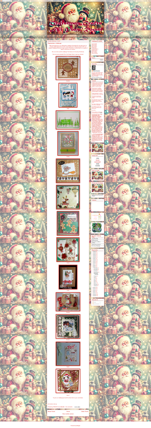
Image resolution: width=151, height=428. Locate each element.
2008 (94, 295)
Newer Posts (51, 411)
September (96, 272)
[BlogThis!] (76, 407)
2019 (94, 261)
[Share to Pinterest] (79, 407)
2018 (94, 262)
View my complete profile (97, 77)
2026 (94, 251)
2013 (94, 288)
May (95, 280)
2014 (94, 287)
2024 (94, 254)
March (95, 282)
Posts (94, 302)
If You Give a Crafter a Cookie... (96, 242)
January (95, 285)
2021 (94, 258)
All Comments (96, 303)
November (96, 269)
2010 (94, 292)
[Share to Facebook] (78, 407)
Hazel (68, 262)
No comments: (69, 406)
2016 (94, 265)
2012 (94, 290)
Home (68, 411)
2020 (94, 259)
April (95, 281)
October (95, 270)
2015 (94, 266)
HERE (101, 112)
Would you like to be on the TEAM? (97, 195)
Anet (68, 108)
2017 (94, 264)
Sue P (68, 395)
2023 (94, 255)
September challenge (54, 43)
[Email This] (75, 407)
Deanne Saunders (96, 70)
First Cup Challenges (96, 245)
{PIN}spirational (95, 240)
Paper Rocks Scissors (96, 244)
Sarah (68, 366)
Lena (68, 290)
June (95, 278)
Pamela (68, 312)
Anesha (68, 81)
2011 (94, 291)
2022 (94, 257)
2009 (94, 294)
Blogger (78, 425)
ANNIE (97, 163)
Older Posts (84, 411)
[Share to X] (77, 407)
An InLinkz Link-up (52, 404)
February (95, 284)
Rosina (68, 339)
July (95, 277)
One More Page (95, 238)
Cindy (68, 156)
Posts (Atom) (71, 418)
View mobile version (68, 413)
